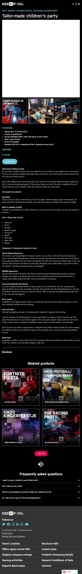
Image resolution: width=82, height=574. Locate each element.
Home (4, 11)
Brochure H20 (50, 543)
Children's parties (24, 11)
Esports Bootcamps (13, 565)
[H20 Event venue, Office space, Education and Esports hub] (12, 4)
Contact (46, 565)
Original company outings (17, 554)
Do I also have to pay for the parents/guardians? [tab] (21, 498)
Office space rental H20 (16, 549)
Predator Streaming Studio (57, 554)
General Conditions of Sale (57, 560)
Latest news (49, 549)
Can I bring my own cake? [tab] (12, 486)
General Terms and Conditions (13, 536)
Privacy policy (7, 533)
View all (41, 453)
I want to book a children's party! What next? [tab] (20, 480)
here (74, 340)
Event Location (11, 543)
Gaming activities (12, 560)
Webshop (11, 11)
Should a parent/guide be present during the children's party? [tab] (26, 492)
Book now (9, 161)
